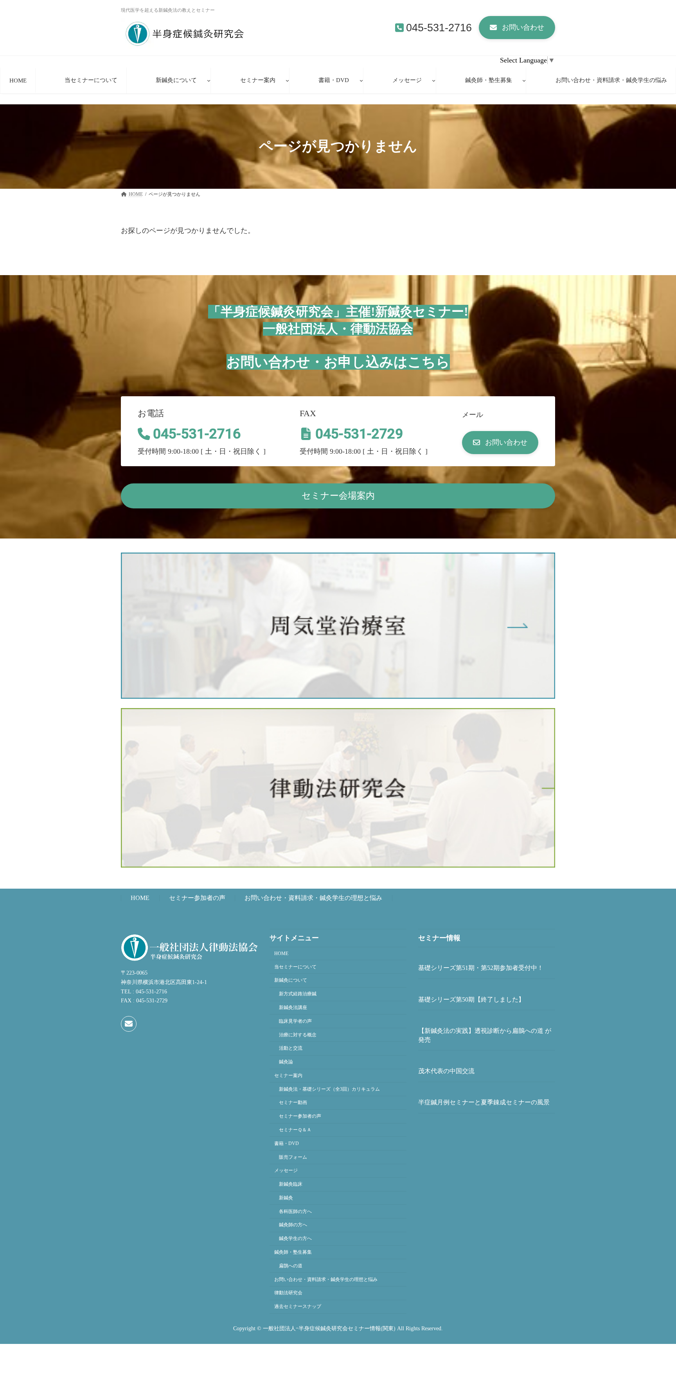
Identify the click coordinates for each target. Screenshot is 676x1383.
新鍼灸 (286, 1198)
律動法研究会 (288, 1292)
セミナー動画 (293, 1102)
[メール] (129, 1024)
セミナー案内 (288, 1075)
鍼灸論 (286, 1062)
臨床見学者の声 (295, 1020)
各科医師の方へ (295, 1211)
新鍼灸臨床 (290, 1184)
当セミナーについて (295, 966)
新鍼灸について (290, 980)
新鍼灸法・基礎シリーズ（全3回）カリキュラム (329, 1088)
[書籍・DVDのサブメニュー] (361, 80)
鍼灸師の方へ (293, 1224)
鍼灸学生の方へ (295, 1238)
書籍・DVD (286, 1143)
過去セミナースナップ (297, 1306)
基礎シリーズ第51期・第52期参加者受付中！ (480, 967)
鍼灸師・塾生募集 (293, 1252)
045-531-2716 (439, 28)
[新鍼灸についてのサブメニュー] (208, 80)
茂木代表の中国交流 (446, 1071)
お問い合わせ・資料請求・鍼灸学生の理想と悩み (313, 898)
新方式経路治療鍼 (297, 994)
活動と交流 (290, 1048)
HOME (140, 898)
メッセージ (286, 1170)
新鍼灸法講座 (293, 1007)
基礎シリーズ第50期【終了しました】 (471, 999)
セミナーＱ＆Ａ (295, 1130)
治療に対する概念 (297, 1034)
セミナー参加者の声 (197, 898)
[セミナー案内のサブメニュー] (287, 80)
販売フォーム (293, 1156)
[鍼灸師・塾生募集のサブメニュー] (524, 80)
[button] (517, 27)
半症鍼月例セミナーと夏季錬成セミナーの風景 (484, 1102)
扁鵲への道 (290, 1265)
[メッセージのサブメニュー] (433, 80)
